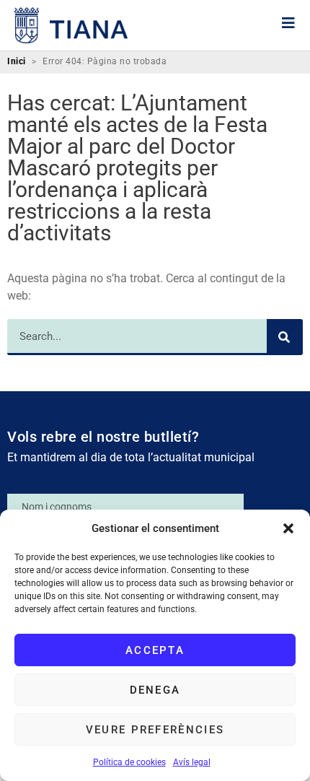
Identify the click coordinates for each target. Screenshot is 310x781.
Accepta (155, 650)
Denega (155, 690)
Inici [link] (16, 61)
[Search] (285, 337)
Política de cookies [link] (129, 762)
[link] (71, 25)
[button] (288, 528)
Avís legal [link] (192, 762)
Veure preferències (155, 729)
